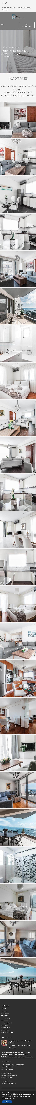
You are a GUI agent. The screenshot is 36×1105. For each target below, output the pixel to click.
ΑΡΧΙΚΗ (3, 1008)
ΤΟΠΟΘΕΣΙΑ (4, 1020)
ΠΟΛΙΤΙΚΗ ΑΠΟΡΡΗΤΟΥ (7, 1032)
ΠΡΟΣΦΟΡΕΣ (5, 1013)
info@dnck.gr (9, 1067)
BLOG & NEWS (5, 1028)
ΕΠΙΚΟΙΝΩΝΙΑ (5, 1030)
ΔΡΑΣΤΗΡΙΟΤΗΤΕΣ (6, 1023)
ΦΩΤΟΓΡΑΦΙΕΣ (5, 1018)
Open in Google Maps (9, 1083)
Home (3, 47)
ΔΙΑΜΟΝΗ (4, 1011)
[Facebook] (2, 2)
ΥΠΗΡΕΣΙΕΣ (4, 1016)
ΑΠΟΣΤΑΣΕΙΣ (4, 1025)
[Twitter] (5, 2)
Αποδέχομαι (7, 1102)
